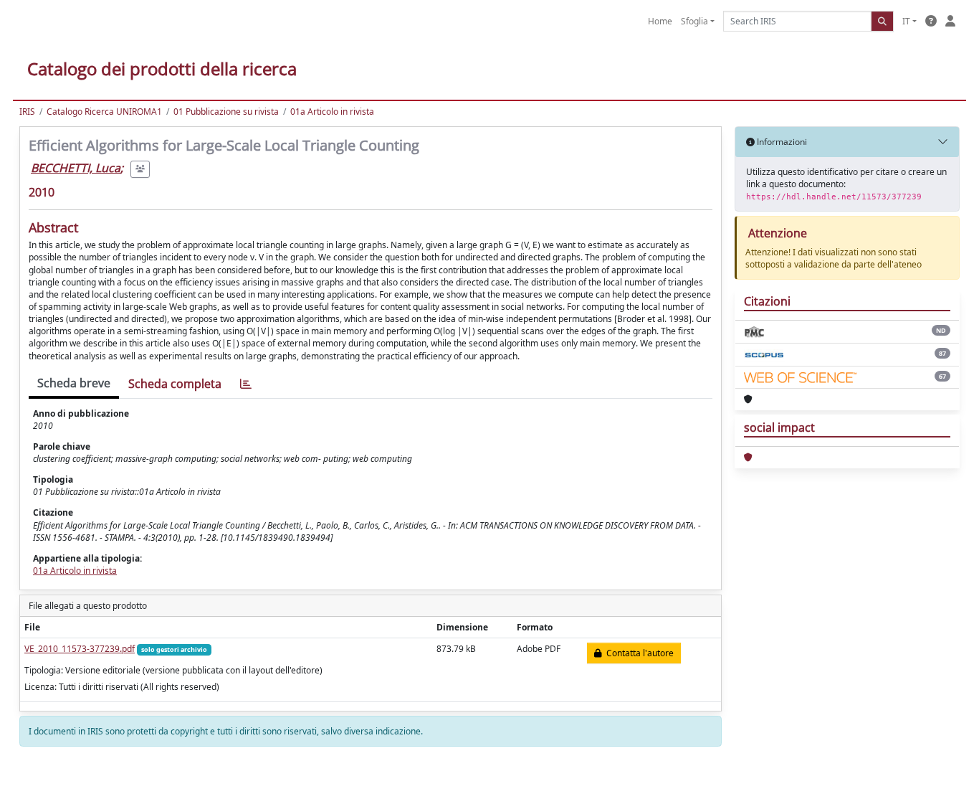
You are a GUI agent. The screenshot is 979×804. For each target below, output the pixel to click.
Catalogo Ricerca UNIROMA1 (104, 111)
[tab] (246, 384)
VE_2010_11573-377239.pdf (79, 649)
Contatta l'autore (638, 653)
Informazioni (781, 142)
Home (660, 21)
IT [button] (906, 21)
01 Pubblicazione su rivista (226, 111)
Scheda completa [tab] (174, 384)
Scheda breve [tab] (73, 383)
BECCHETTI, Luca (75, 168)
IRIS (27, 111)
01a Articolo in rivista (332, 111)
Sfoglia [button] (694, 21)
